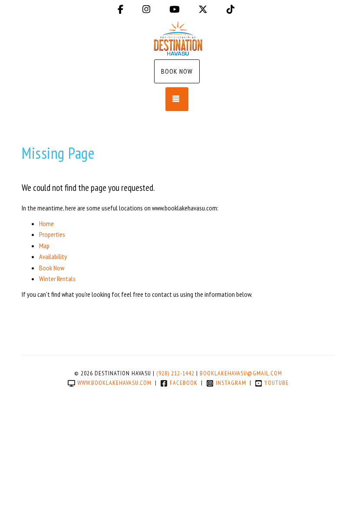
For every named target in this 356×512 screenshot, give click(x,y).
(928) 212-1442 (175, 373)
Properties (52, 234)
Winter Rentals (57, 278)
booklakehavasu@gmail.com (241, 373)
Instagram (231, 383)
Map (44, 245)
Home (46, 223)
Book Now (177, 71)
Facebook (184, 383)
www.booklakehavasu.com (114, 383)
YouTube (276, 383)
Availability (53, 256)
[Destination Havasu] (178, 38)
